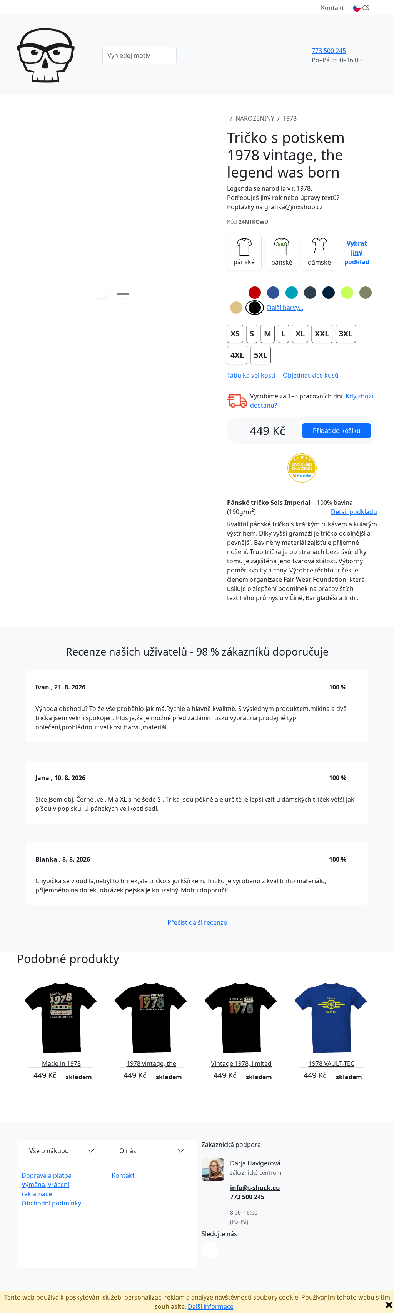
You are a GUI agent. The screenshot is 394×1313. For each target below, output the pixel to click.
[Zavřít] (389, 1305)
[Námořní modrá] (328, 292)
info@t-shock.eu (255, 1187)
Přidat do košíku (337, 430)
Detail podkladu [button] (354, 512)
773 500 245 (329, 51)
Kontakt (332, 7)
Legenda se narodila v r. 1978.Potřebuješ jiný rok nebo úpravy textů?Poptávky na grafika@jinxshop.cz (283, 197)
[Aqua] (291, 292)
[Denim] (310, 292)
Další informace (211, 1306)
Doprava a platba (47, 1175)
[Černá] (254, 307)
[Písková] (236, 307)
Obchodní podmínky (51, 1203)
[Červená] (254, 292)
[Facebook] (210, 1250)
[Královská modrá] (273, 292)
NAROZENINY (254, 118)
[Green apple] (347, 292)
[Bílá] (236, 292)
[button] (361, 7)
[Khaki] (365, 292)
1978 (290, 118)
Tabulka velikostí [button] (251, 375)
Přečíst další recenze (197, 922)
